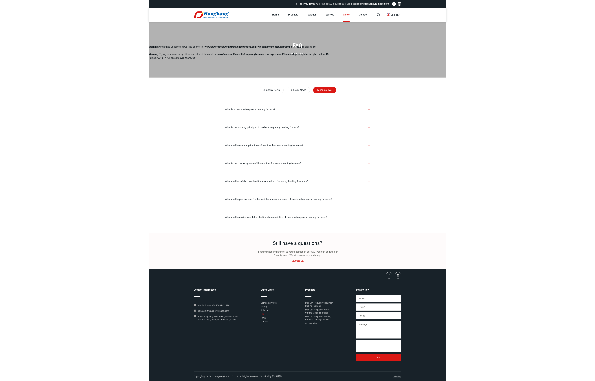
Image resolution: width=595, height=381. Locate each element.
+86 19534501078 (308, 3)
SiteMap (397, 376)
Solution (312, 14)
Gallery (264, 306)
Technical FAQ (325, 90)
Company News (271, 90)
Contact (363, 14)
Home (275, 14)
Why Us (330, 14)
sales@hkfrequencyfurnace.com (371, 3)
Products (293, 14)
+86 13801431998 (220, 305)
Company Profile (269, 303)
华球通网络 (276, 376)
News (346, 14)
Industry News (298, 90)
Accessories (311, 323)
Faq (262, 314)
